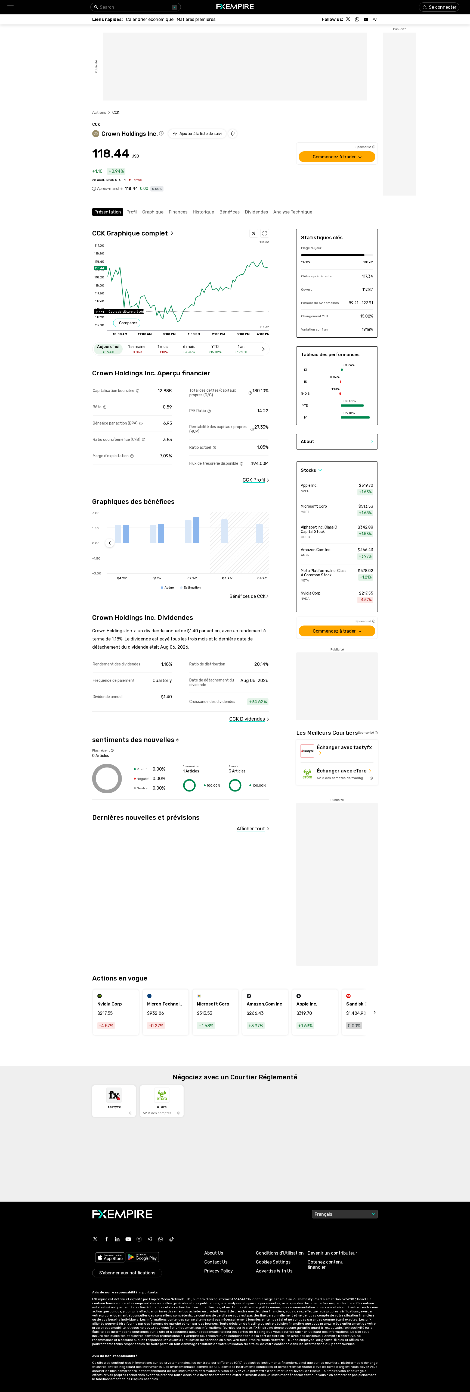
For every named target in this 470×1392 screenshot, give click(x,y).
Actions (99, 112)
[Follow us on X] (348, 19)
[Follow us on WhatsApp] (357, 19)
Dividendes (256, 212)
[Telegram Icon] (150, 1239)
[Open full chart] (264, 233)
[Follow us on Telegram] (374, 19)
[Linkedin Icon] (117, 1239)
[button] (10, 7)
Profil (131, 212)
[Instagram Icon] (139, 1239)
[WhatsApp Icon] (160, 1239)
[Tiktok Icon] (171, 1239)
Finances (178, 212)
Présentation (107, 212)
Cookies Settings (273, 1262)
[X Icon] (95, 1239)
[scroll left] (368, 1012)
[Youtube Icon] (128, 1239)
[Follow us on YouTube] (366, 19)
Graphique (152, 212)
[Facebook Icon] (106, 1239)
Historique (203, 212)
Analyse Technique (292, 212)
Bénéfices (229, 212)
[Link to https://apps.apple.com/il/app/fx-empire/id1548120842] (110, 1258)
